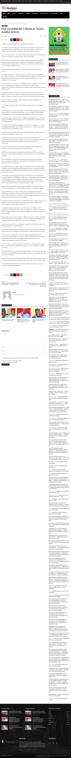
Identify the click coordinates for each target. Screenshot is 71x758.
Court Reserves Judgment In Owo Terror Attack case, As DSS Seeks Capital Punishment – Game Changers (59, 146)
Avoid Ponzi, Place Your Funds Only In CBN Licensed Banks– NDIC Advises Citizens (59, 331)
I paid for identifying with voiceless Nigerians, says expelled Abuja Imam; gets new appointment (35, 285)
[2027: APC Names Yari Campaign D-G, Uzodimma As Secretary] (8, 313)
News (6, 23)
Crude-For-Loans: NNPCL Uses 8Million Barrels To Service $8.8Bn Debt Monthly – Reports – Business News (59, 681)
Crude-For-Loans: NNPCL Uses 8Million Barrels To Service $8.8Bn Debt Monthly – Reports (58, 683)
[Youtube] (68, 3)
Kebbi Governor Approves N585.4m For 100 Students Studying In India (59, 568)
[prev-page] (2, 325)
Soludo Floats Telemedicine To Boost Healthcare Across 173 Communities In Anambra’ (59, 452)
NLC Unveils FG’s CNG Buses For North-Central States (59, 519)
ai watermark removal (53, 344)
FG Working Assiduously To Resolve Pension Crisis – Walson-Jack (59, 387)
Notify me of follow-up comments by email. (12, 360)
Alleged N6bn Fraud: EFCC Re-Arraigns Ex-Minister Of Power (58, 531)
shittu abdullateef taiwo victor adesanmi (57, 222)
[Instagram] (63, 3)
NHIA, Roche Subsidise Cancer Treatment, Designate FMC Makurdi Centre (58, 398)
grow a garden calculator (54, 335)
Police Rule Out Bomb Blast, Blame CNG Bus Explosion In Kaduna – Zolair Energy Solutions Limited (58, 170)
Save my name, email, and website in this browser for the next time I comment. (21, 358)
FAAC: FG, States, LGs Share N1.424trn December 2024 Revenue (59, 542)
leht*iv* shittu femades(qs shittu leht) (57, 540)
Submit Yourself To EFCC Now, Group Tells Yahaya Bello (58, 690)
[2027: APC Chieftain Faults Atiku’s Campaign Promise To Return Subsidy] (39, 313)
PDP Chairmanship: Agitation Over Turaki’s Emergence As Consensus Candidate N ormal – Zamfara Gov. (58, 278)
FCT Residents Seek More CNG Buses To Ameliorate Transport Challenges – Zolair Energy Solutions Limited (59, 184)
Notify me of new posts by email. (10, 362)
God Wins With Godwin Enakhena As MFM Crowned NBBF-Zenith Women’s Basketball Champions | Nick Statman (58, 651)
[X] (65, 3)
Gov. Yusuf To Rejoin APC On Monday (57, 239)
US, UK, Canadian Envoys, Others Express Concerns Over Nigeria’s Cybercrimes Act (58, 444)
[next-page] (4, 325)
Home (3, 23)
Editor (5, 36)
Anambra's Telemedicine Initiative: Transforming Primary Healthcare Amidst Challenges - (58, 449)
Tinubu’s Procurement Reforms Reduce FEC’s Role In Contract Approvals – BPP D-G (58, 128)
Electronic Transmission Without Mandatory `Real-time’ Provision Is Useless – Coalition (58, 209)
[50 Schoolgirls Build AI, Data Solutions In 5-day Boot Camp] (52, 64)
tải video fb (51, 293)
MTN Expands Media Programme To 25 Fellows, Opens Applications (59, 156)
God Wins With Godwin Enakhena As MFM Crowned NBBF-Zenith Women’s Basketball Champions (58, 654)
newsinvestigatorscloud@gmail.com (31, 749)
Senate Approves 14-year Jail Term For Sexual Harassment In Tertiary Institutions (59, 289)
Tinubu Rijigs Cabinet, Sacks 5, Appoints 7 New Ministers (58, 645)
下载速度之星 (51, 329)
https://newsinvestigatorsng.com (19, 294)
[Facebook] (61, 3)
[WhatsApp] (21, 39)
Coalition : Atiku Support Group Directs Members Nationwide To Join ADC (58, 429)
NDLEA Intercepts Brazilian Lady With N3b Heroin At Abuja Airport (58, 246)
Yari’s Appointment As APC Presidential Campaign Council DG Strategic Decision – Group (23, 320)
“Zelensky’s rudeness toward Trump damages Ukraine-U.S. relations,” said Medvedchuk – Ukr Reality (59, 479)
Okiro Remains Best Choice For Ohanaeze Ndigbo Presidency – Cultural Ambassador (58, 587)
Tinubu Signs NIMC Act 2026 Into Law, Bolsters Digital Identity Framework (59, 109)
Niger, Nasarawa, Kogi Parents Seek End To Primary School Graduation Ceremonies (59, 370)
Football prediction (53, 287)
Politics (6, 25)
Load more (58, 90)
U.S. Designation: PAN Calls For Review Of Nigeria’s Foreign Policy (59, 284)
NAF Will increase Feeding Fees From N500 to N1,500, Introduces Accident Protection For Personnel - (58, 579)
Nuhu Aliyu (51, 461)
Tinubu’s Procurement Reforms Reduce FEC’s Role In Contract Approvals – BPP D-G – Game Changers (58, 126)
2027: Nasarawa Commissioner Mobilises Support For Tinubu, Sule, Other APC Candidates (62, 70)
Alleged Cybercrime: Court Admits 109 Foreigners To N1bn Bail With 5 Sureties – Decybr (57, 628)
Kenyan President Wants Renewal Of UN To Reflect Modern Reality (58, 346)
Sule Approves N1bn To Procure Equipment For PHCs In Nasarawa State (59, 340)
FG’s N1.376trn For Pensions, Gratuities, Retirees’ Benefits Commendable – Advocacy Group (58, 230)
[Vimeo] (67, 3)
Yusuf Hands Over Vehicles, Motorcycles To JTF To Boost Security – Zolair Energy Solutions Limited (58, 267)
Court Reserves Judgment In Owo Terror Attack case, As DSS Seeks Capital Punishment (58, 149)
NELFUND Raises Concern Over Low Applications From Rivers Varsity (58, 436)
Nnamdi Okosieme (53, 694)
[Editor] (2, 36)
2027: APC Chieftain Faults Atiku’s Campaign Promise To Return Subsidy (38, 320)
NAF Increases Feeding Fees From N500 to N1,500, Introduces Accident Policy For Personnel (59, 582)
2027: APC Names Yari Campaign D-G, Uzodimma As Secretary (62, 78)
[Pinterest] (18, 39)
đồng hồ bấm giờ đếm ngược (55, 338)
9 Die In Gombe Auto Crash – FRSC (61, 263)
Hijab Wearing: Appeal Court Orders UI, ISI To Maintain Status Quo (59, 103)
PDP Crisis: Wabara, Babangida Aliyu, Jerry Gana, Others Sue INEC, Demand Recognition (59, 115)
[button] (67, 20)
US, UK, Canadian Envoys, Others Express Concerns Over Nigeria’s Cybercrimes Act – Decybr (58, 441)
